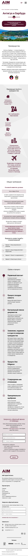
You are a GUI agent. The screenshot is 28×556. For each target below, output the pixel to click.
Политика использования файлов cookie (9, 554)
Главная (4, 488)
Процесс (4, 495)
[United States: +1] (4, 441)
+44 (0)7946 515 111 (9, 530)
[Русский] (22, 3)
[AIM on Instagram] (22, 533)
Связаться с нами (6, 498)
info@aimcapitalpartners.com (11, 527)
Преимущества (6, 493)
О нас (3, 490)
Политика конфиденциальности (8, 551)
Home (3, 9)
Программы (7, 9)
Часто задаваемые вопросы (9, 496)
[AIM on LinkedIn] (25, 533)
